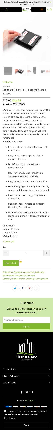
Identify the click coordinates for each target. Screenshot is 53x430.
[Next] (47, 37)
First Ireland (30, 400)
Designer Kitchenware (25, 275)
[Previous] (5, 37)
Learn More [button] (9, 418)
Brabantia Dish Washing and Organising (30, 279)
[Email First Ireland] (31, 392)
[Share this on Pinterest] (30, 288)
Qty (4, 247)
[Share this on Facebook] (22, 288)
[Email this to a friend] (37, 288)
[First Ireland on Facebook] (21, 392)
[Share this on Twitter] (15, 288)
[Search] (6, 9)
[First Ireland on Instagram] (26, 392)
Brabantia (8, 82)
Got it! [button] (26, 425)
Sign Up (26, 326)
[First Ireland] (26, 9)
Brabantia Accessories (24, 272)
